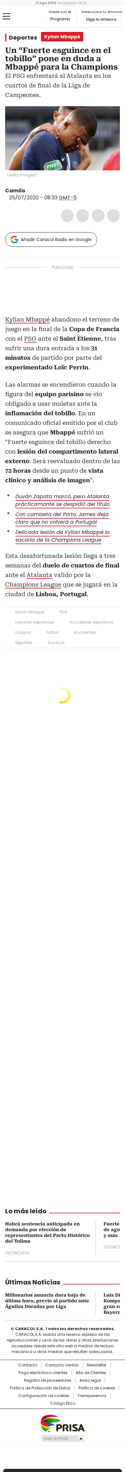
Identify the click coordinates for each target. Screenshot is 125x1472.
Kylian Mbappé (27, 319)
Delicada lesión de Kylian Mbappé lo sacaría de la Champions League (62, 536)
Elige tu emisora (101, 19)
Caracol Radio (32, 16)
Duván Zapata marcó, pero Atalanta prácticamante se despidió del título (62, 500)
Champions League (33, 584)
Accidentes (85, 632)
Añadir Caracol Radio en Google (56, 239)
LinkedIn (98, 215)
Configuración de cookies (43, 1395)
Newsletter (96, 1365)
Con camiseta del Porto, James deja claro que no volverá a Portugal (62, 518)
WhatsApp (113, 215)
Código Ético (62, 1403)
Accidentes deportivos (91, 622)
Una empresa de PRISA (62, 1423)
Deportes (23, 37)
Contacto (27, 1365)
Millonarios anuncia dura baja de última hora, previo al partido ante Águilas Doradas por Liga (47, 1300)
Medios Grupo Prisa (63, 1438)
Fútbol (52, 632)
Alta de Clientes (91, 1372)
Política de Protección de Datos (40, 1388)
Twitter (82, 215)
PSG (30, 338)
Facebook (67, 215)
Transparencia (91, 1395)
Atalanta (39, 575)
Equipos (23, 632)
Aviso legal (90, 1380)
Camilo (15, 190)
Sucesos (56, 642)
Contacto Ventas (62, 1365)
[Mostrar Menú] (6, 16)
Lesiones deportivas (34, 622)
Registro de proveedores (47, 1380)
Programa (60, 19)
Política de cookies (97, 1388)
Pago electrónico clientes (43, 1372)
